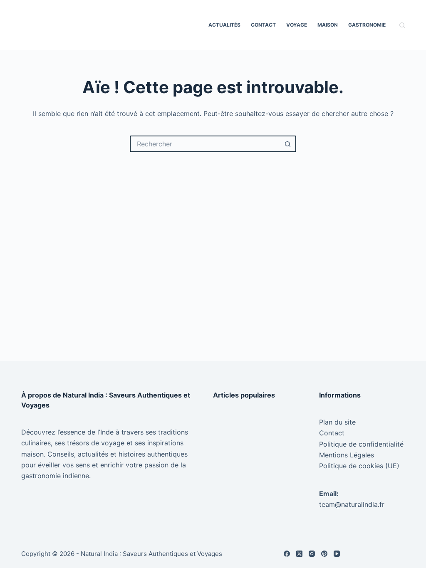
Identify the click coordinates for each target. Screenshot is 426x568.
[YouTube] (337, 554)
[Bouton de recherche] (288, 144)
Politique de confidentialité (361, 444)
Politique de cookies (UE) (359, 466)
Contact (263, 25)
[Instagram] (312, 554)
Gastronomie (367, 25)
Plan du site (337, 422)
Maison (327, 25)
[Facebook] (287, 554)
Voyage (296, 25)
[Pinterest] (324, 554)
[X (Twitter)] (299, 554)
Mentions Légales (346, 455)
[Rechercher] (402, 25)
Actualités (224, 25)
